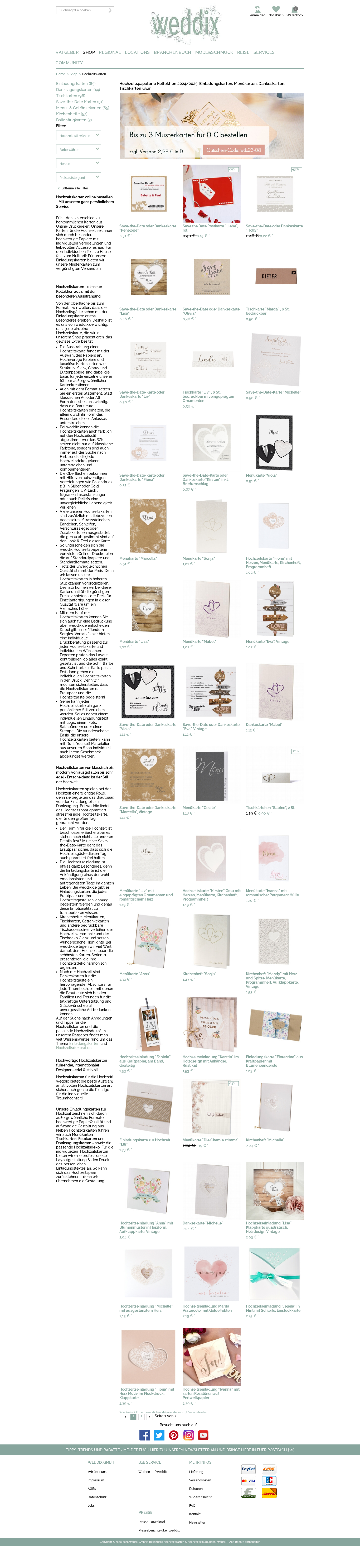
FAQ (192, 1505)
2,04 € (252, 1145)
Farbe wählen (69, 150)
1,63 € (252, 1071)
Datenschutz (97, 1497)
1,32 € (125, 979)
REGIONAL (110, 52)
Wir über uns (97, 1472)
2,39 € (189, 1403)
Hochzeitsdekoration (73, 1048)
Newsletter (197, 1522)
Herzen (65, 164)
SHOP (89, 52)
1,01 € (189, 564)
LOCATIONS (137, 52)
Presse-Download (152, 1522)
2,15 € (125, 1316)
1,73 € (125, 1150)
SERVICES (264, 52)
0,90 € (259, 813)
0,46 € (126, 319)
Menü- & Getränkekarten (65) (82, 108)
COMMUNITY (69, 62)
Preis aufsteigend (72, 178)
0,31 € (126, 236)
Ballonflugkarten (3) (74, 120)
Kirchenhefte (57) (71, 114)
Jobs (91, 1505)
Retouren (196, 1489)
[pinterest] (173, 1436)
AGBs (92, 1489)
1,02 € (252, 572)
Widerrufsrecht (200, 1497)
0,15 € (196, 235)
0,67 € (189, 489)
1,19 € (125, 905)
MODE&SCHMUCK (214, 52)
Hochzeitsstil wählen (75, 136)
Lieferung (196, 1472)
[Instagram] (188, 1436)
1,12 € (125, 734)
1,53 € (252, 992)
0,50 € (253, 319)
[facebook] (144, 1436)
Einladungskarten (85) (75, 83)
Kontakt (195, 1514)
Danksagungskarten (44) (78, 89)
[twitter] (159, 1436)
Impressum (96, 1480)
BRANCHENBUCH (172, 52)
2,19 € (189, 1316)
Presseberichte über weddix (159, 1530)
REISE (243, 52)
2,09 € (252, 1237)
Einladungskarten (84, 1043)
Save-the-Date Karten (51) (79, 101)
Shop (73, 74)
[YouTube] (203, 1436)
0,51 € (126, 485)
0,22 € (259, 235)
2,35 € (126, 1403)
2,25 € (252, 1316)
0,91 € (252, 481)
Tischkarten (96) (70, 95)
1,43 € (189, 979)
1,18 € (189, 813)
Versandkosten (200, 1480)
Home (60, 74)
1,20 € (252, 900)
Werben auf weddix (152, 1472)
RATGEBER (67, 52)
